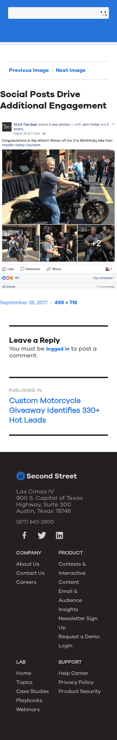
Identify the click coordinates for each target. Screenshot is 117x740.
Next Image (70, 70)
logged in (58, 349)
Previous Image (29, 70)
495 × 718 (66, 302)
